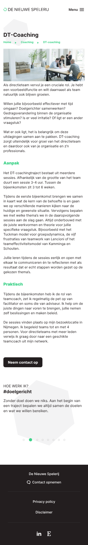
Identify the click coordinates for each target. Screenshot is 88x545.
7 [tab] (59, 440)
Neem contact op (23, 362)
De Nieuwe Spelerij (44, 474)
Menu (73, 9)
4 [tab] (43, 440)
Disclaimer (44, 512)
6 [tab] (53, 440)
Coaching (27, 42)
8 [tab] (64, 440)
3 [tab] (37, 440)
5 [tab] (48, 440)
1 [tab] (24, 440)
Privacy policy (44, 501)
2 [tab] (30, 440)
